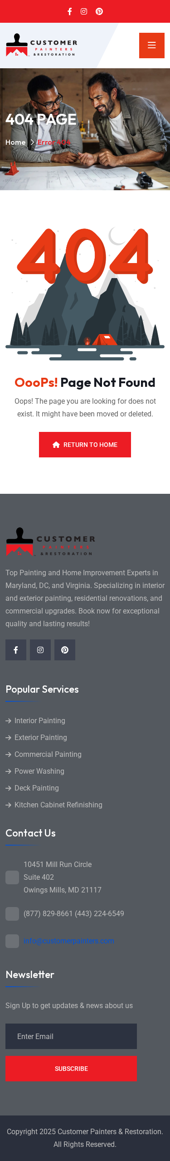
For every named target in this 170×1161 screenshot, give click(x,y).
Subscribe (71, 1068)
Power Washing (39, 771)
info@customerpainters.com (69, 941)
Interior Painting (40, 720)
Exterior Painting (41, 737)
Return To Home (90, 444)
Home (15, 142)
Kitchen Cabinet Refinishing (58, 805)
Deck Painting (37, 788)
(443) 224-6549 (99, 913)
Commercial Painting (48, 754)
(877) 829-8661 (48, 913)
